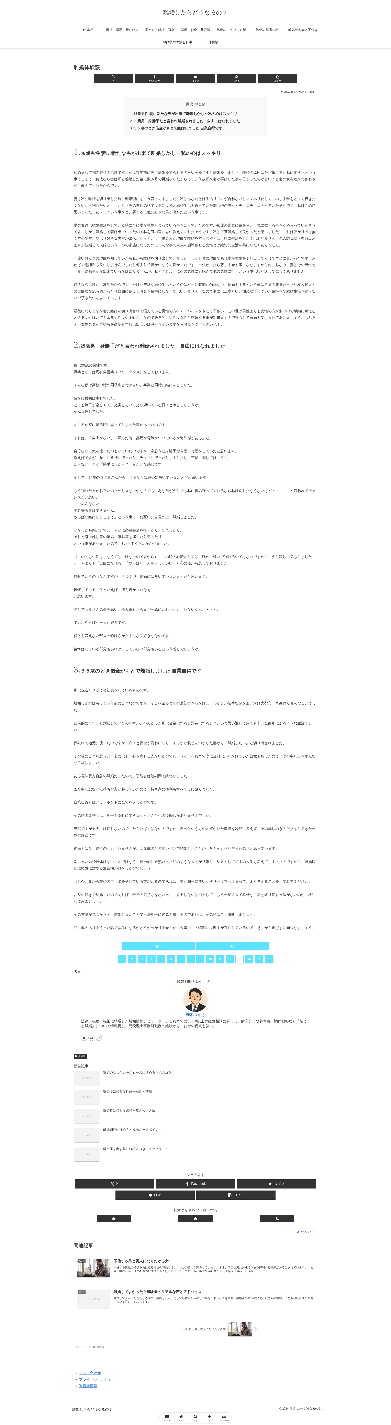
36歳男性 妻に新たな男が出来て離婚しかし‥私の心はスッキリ (185, 114)
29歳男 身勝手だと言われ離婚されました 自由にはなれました (186, 121)
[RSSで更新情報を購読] (99, 1038)
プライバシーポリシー (97, 1379)
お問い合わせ (90, 1373)
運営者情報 (88, 1386)
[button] (277, 78)
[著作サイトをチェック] (84, 1038)
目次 (189, 104)
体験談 (82, 1056)
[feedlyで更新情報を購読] (91, 1038)
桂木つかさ (195, 1014)
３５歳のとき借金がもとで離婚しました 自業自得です (177, 128)
